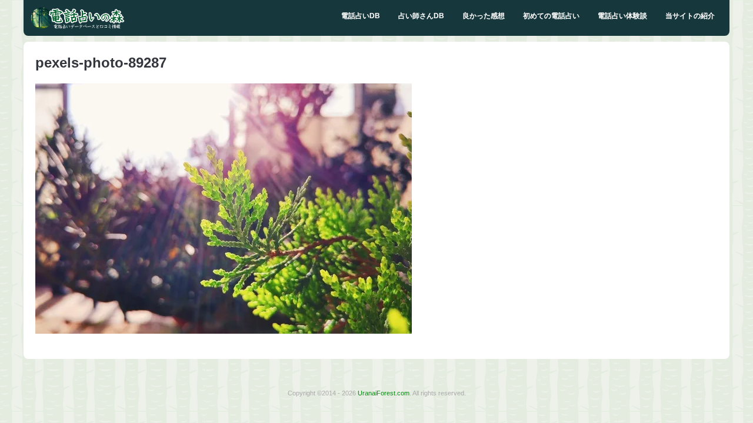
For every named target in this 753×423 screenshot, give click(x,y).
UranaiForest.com (383, 393)
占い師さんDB (421, 16)
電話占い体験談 (622, 16)
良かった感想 (483, 16)
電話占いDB (360, 16)
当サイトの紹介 (690, 16)
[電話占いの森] (78, 26)
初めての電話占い (551, 16)
